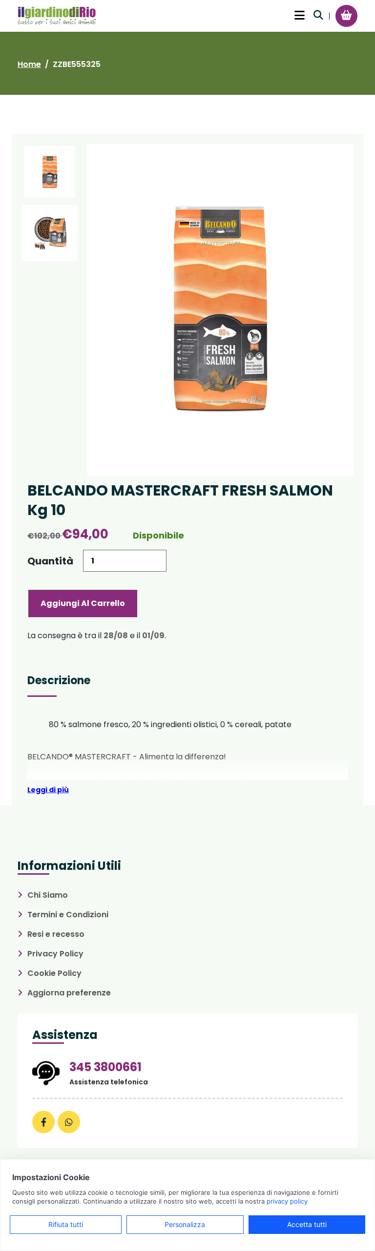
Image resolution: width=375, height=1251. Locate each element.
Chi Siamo (47, 895)
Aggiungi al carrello (83, 603)
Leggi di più (48, 790)
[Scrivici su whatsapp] (69, 1122)
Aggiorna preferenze (69, 992)
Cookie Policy (54, 973)
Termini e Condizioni (67, 914)
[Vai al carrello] (346, 15)
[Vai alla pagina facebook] (43, 1122)
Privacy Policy (55, 953)
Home (29, 64)
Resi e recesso (55, 934)
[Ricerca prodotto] (318, 15)
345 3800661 (105, 1067)
